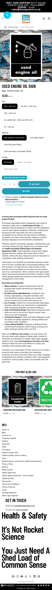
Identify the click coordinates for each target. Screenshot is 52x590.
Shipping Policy (8, 478)
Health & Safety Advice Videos (14, 455)
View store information (13, 205)
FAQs (4, 447)
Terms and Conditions (10, 484)
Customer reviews (9, 438)
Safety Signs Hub (9, 473)
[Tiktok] (26, 576)
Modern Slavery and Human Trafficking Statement (22, 461)
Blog (3, 432)
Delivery (5, 441)
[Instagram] (17, 576)
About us (5, 430)
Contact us (6, 435)
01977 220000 (22, 510)
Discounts (6, 444)
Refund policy (7, 470)
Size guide (6, 481)
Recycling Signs (13, 27)
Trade (4, 490)
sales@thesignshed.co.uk (25, 506)
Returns (5, 467)
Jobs (4, 458)
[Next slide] (47, 397)
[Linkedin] (34, 576)
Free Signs (6, 450)
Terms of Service (8, 487)
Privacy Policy (7, 464)
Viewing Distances (9, 493)
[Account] (43, 18)
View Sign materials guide (14, 177)
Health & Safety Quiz (10, 452)
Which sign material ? (10, 496)
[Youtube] (21, 576)
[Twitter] (30, 576)
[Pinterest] (38, 576)
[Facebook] (13, 576)
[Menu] (3, 18)
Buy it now (26, 191)
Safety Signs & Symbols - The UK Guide (17, 475)
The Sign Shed (29, 582)
